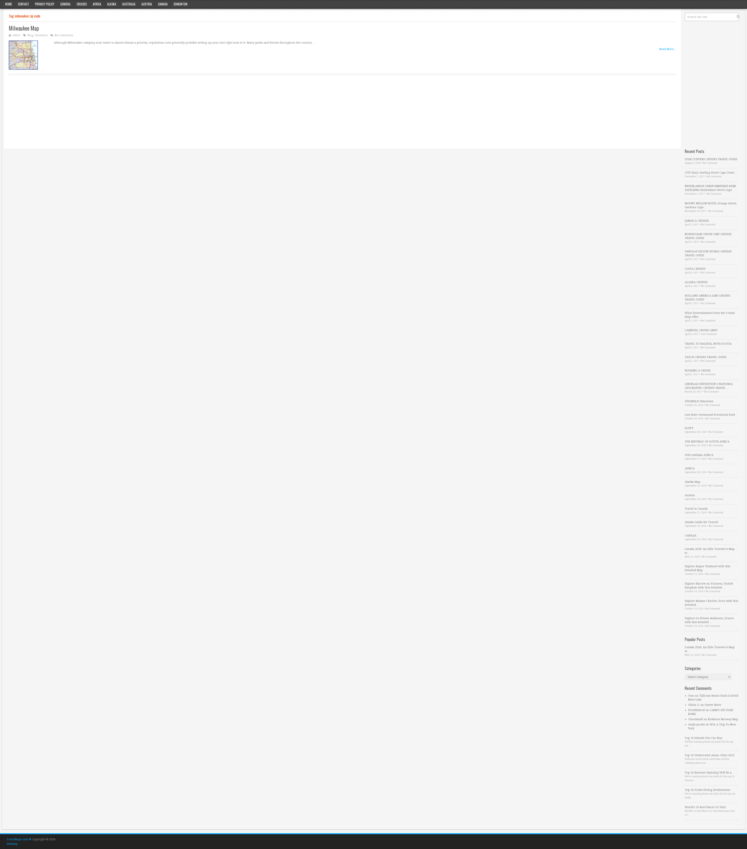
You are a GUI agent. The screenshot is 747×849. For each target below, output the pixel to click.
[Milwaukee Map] (23, 55)
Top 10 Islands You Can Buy (703, 737)
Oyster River (713, 704)
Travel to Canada (696, 508)
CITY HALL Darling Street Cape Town (710, 172)
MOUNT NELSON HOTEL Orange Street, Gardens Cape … (711, 205)
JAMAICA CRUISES (697, 220)
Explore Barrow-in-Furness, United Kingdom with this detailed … (709, 585)
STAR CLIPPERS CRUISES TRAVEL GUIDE (711, 159)
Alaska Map (692, 481)
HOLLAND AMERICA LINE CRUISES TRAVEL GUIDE (707, 297)
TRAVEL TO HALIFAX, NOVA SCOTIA (708, 343)
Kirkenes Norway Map (723, 719)
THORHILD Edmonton (699, 401)
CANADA (690, 535)
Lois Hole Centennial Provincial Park (710, 414)
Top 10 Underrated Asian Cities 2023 (709, 755)
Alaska (111, 4)
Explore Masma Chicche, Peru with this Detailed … (711, 602)
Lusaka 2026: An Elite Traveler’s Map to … (710, 550)
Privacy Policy (44, 4)
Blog (30, 35)
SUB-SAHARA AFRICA (699, 455)
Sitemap (12, 843)
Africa (97, 4)
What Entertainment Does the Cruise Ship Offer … (710, 314)
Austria (146, 4)
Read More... (667, 49)
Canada (163, 4)
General (65, 4)
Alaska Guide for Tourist (701, 522)
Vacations (41, 35)
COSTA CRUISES (695, 268)
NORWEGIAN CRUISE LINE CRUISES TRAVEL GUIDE (708, 236)
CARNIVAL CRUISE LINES (701, 330)
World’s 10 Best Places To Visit (705, 807)
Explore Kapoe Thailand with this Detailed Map (707, 568)
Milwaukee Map (24, 28)
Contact (23, 4)
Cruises (82, 4)
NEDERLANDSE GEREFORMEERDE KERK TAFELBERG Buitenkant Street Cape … (710, 187)
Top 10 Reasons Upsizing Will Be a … (710, 772)
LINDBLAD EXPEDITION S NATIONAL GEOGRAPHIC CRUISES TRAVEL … (709, 385)
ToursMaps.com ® (19, 839)
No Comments (63, 35)
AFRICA (690, 468)
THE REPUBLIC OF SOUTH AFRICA (707, 441)
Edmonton (180, 4)
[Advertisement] (125, 116)
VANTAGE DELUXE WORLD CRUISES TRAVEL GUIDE (708, 253)
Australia (128, 4)
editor (16, 35)
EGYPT (689, 428)
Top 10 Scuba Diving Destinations (707, 789)
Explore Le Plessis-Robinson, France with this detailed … (709, 620)
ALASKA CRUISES (696, 282)
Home (8, 4)
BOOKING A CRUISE (698, 370)
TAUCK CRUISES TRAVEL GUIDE (705, 357)
